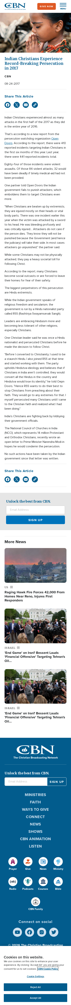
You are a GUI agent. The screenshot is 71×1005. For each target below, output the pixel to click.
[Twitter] (17, 105)
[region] (35, 975)
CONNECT (35, 817)
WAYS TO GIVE (35, 809)
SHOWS (35, 831)
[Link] (35, 105)
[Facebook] (8, 105)
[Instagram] (41, 932)
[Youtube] (17, 932)
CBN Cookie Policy (48, 969)
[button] (61, 6)
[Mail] (26, 105)
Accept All (35, 998)
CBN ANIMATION (35, 839)
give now (46, 6)
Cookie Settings (35, 976)
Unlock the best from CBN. (28, 501)
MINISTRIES (35, 795)
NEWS (35, 824)
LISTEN (35, 846)
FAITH (35, 802)
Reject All (35, 987)
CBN (8, 76)
